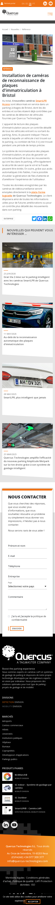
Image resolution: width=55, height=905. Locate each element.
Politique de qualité (22, 881)
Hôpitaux (6, 742)
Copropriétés (8, 750)
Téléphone (14, 566)
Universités (7, 733)
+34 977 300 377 (34, 857)
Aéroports (7, 721)
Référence (26, 29)
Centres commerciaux (12, 725)
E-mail (11, 556)
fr (30, 3)
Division (12, 702)
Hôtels (5, 729)
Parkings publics (9, 759)
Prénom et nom (16, 545)
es (27, 3)
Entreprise (14, 576)
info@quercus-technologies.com (27, 861)
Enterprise (8, 218)
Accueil (5, 29)
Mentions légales (15, 877)
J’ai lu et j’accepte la (29, 618)
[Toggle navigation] (47, 14)
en (23, 3)
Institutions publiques (12, 738)
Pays (10, 582)
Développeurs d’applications (15, 755)
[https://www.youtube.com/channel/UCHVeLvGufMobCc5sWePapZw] (50, 3)
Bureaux (6, 746)
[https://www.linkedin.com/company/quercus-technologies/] (45, 3)
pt (33, 3)
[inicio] (27, 655)
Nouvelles (15, 29)
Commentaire (15, 596)
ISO (33, 884)
